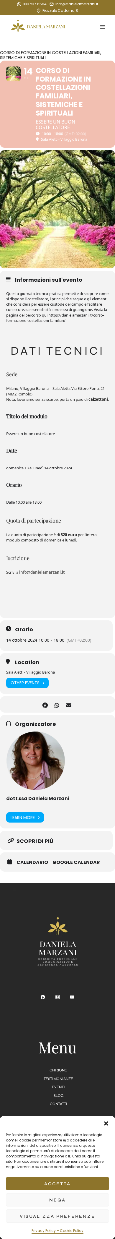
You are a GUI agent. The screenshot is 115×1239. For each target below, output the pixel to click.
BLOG (58, 1095)
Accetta (57, 1183)
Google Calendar (76, 862)
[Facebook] (43, 997)
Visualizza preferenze (57, 1216)
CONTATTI (58, 1104)
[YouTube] (72, 997)
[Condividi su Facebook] (45, 704)
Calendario (32, 862)
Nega (57, 1200)
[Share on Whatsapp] (57, 704)
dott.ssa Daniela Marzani (37, 798)
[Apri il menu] (102, 27)
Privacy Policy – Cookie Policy (57, 1230)
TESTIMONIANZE (58, 1078)
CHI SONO (59, 1070)
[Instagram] (57, 997)
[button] (106, 1123)
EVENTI (58, 1087)
